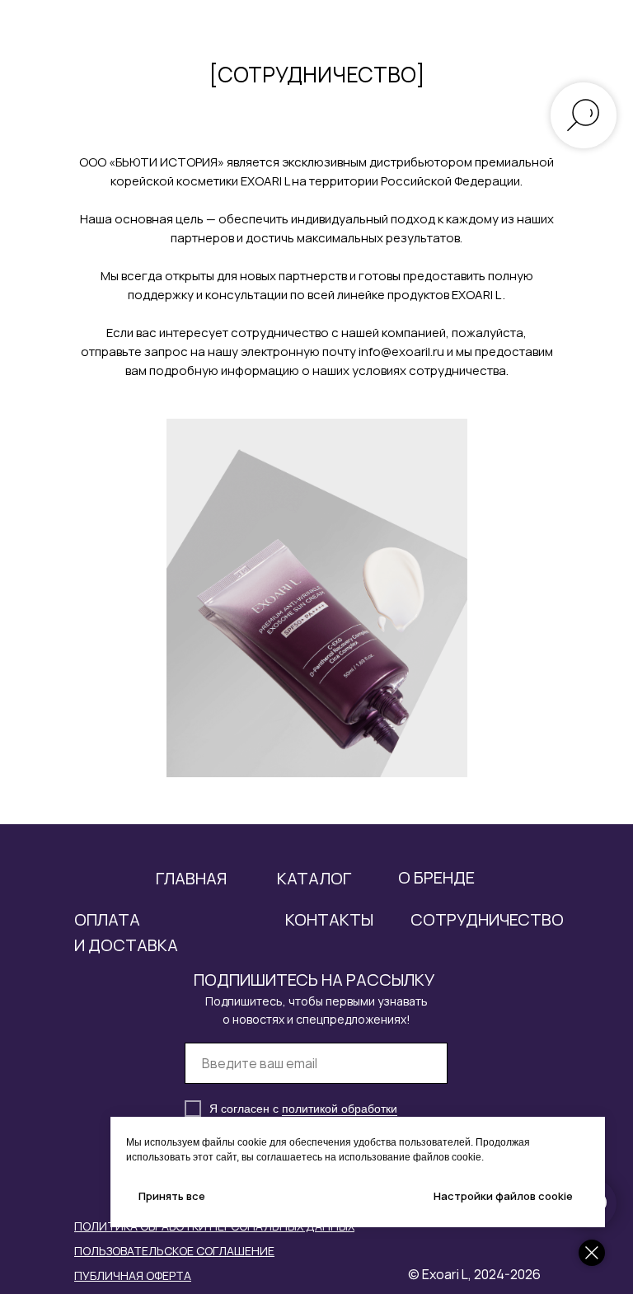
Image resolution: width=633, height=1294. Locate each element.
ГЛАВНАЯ (191, 878)
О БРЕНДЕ (436, 877)
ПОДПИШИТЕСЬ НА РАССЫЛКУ (314, 979)
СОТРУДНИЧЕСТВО (487, 919)
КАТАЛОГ (314, 878)
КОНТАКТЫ (329, 919)
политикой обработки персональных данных (303, 1115)
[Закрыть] (592, 1253)
